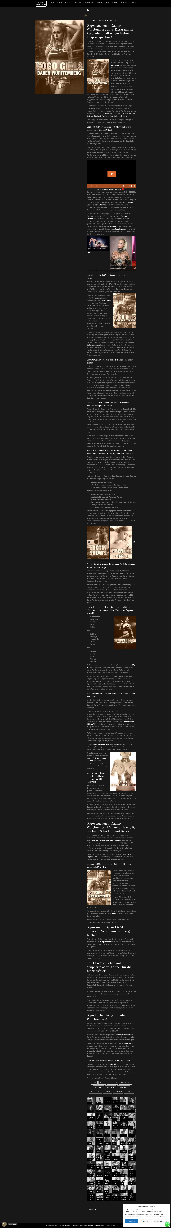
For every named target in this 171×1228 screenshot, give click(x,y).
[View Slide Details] (98, 253)
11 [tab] (108, 270)
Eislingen (132, 113)
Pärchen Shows (106, 300)
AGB (46, 1225)
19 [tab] (124, 270)
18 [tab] (122, 270)
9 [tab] (104, 270)
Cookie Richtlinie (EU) (67, 1225)
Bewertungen (94, 1225)
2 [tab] (90, 270)
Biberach (119, 113)
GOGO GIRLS (68, 3)
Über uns (59, 3)
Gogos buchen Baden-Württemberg (101, 21)
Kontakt (114, 3)
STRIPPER (99, 3)
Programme (124, 3)
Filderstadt (113, 116)
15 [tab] (116, 270)
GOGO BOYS (78, 3)
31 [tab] (117, 271)
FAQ (89, 1225)
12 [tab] (110, 270)
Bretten (125, 113)
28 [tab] (111, 271)
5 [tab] (96, 270)
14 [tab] (114, 270)
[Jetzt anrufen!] (4, 1224)
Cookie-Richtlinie (140, 1225)
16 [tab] (118, 270)
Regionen (133, 3)
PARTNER (100, 1225)
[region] (111, 253)
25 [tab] (105, 271)
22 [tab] (131, 270)
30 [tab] (115, 271)
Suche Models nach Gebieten (80, 1225)
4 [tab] (94, 270)
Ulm (114, 113)
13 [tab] (112, 270)
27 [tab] (109, 271)
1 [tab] (88, 270)
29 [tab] (113, 271)
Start (53, 3)
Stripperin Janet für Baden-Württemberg (106, 744)
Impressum (155, 1225)
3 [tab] (92, 270)
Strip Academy (111, 226)
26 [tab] (107, 271)
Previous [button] (89, 252)
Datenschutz (148, 1225)
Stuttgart (97, 116)
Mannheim (105, 116)
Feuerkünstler (96, 453)
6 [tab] (98, 270)
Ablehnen (145, 1221)
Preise (107, 3)
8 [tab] (102, 270)
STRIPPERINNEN (89, 3)
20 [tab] (126, 270)
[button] (167, 1206)
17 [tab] (120, 270)
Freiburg (124, 116)
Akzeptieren (131, 1221)
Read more (92, 1209)
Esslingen (90, 116)
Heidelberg (108, 113)
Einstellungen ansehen (160, 1221)
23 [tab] (133, 270)
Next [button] (134, 252)
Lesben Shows (100, 298)
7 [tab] (100, 270)
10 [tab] (106, 270)
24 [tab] (135, 270)
